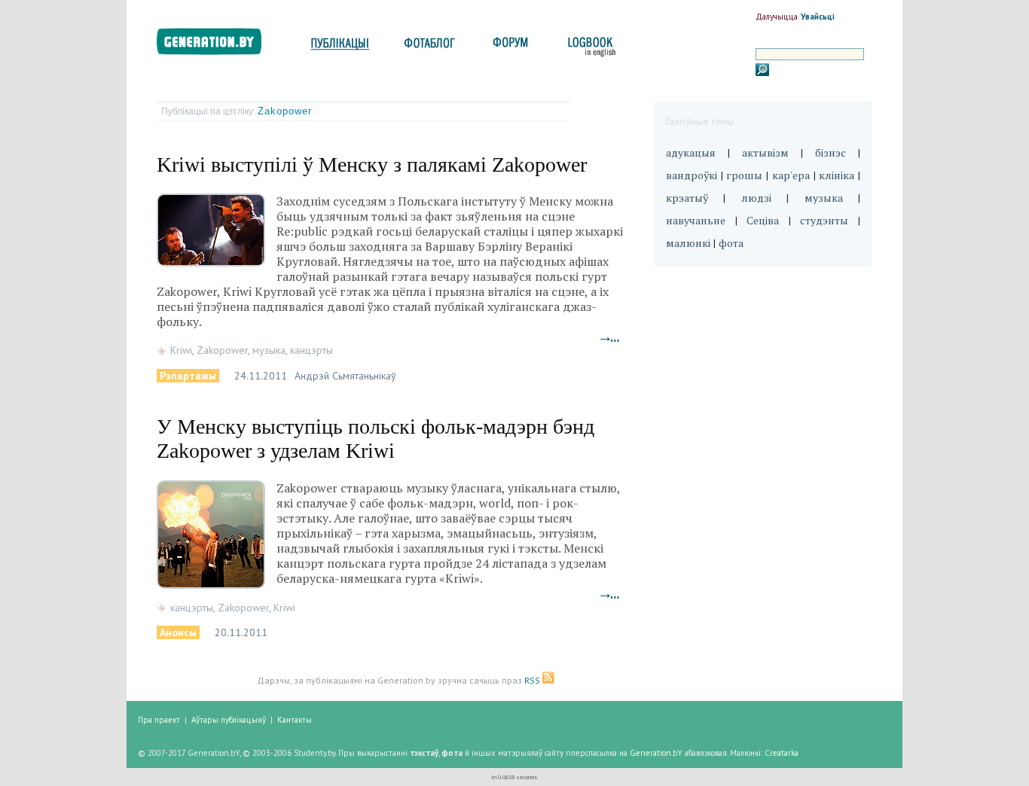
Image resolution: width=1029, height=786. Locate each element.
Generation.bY (656, 753)
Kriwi (181, 350)
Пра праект (159, 719)
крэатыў (687, 197)
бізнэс (830, 152)
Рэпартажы (188, 375)
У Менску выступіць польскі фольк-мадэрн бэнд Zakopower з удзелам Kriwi (375, 438)
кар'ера (791, 175)
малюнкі (688, 243)
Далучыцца (777, 16)
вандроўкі (691, 175)
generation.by (217, 45)
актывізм (765, 152)
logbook (589, 47)
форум (509, 47)
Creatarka (781, 753)
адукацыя (691, 152)
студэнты (824, 220)
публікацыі (339, 47)
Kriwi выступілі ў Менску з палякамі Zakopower (372, 164)
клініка (836, 175)
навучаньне (695, 220)
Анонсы (178, 632)
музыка (268, 350)
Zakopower (287, 111)
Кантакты (294, 719)
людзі (756, 197)
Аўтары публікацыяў (228, 719)
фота (731, 243)
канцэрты (311, 350)
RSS (533, 680)
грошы (744, 175)
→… (610, 338)
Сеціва (763, 220)
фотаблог (430, 47)
